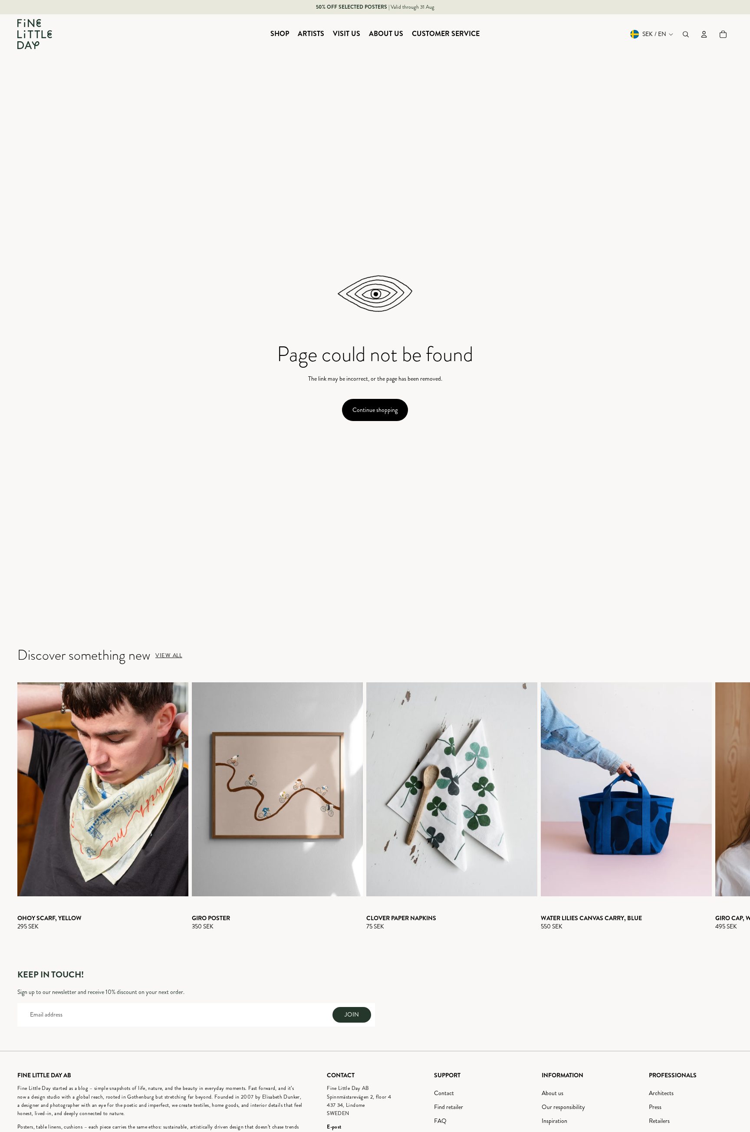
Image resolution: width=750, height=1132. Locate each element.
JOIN (352, 1014)
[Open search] (685, 34)
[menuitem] (279, 34)
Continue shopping (375, 410)
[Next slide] (725, 806)
